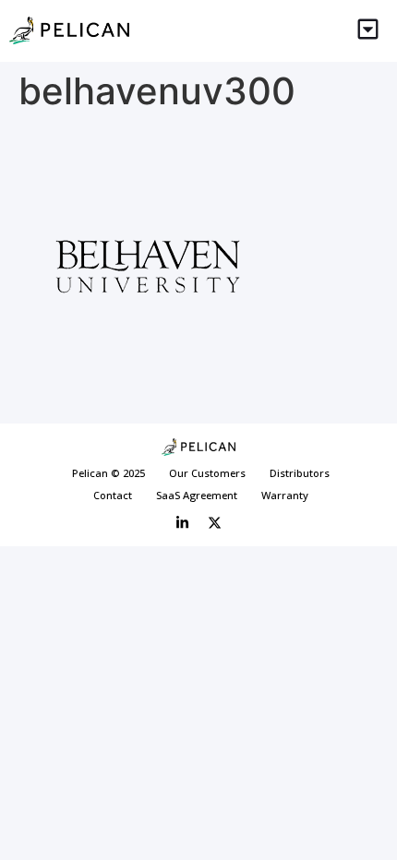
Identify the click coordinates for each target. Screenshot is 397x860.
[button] (369, 31)
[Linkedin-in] (183, 523)
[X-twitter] (215, 523)
